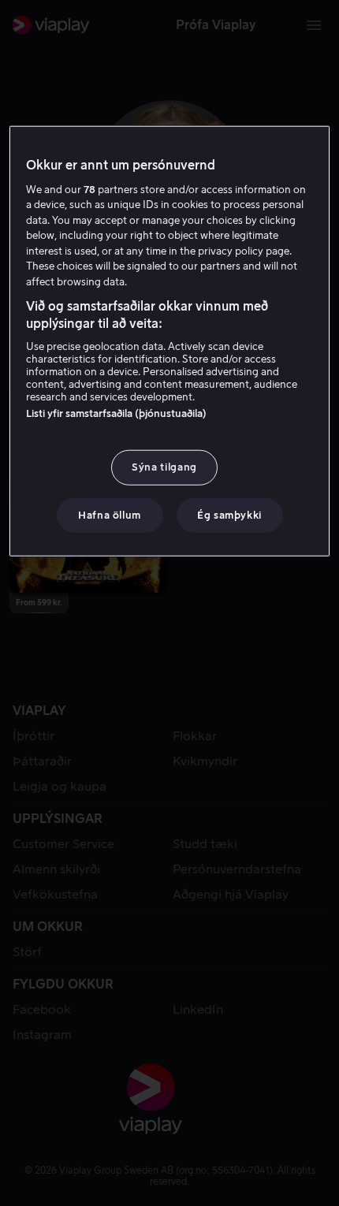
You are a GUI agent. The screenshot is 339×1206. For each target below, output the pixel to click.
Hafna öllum (109, 514)
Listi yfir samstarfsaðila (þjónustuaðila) (116, 413)
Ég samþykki (229, 514)
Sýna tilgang (164, 467)
